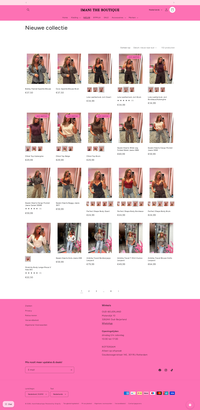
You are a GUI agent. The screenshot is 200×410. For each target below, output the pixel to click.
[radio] (89, 89)
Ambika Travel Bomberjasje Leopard (98, 259)
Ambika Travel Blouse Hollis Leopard (160, 259)
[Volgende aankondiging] (174, 2)
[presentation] (88, 204)
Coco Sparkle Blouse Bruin (67, 89)
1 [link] (81, 291)
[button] (28, 10)
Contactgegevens (135, 403)
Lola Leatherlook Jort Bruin (129, 97)
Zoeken (28, 306)
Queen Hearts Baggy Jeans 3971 (67, 204)
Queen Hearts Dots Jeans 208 (69, 258)
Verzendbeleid (32, 320)
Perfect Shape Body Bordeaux (130, 211)
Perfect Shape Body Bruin (159, 211)
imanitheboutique (38, 404)
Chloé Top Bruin (93, 156)
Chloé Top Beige (63, 156)
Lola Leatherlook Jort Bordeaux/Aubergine (157, 98)
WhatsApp (107, 323)
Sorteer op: (125, 48)
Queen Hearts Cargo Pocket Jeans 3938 (160, 149)
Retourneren (31, 315)
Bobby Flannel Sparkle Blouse (38, 89)
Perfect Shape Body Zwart (98, 211)
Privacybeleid (87, 403)
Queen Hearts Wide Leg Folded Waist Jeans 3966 (128, 149)
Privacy (28, 311)
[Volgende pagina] (118, 291)
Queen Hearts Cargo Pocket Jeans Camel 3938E (37, 204)
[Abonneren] (71, 370)
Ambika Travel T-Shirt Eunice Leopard (129, 259)
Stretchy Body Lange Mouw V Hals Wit (38, 268)
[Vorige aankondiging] (26, 2)
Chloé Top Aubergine (34, 156)
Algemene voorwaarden (103, 403)
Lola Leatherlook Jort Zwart (99, 97)
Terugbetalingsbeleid (71, 403)
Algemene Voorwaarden (36, 325)
